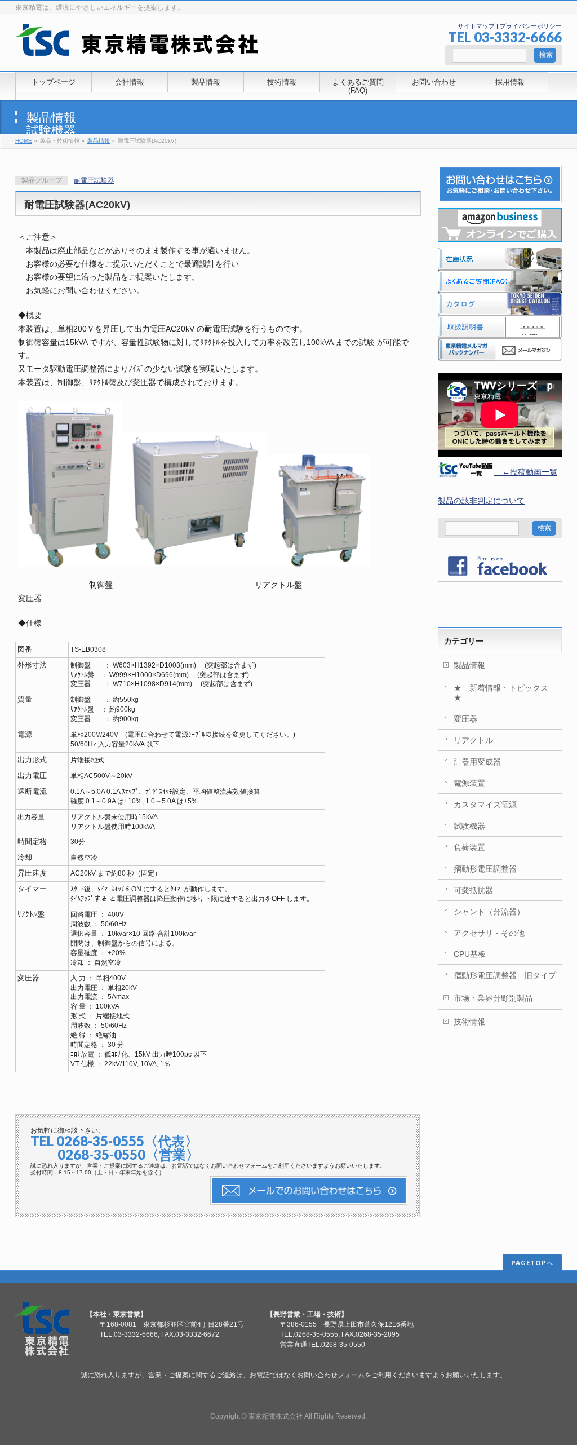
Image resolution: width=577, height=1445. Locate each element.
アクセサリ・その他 (489, 933)
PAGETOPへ (532, 1262)
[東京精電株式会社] (136, 43)
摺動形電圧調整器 (485, 868)
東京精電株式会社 (275, 1416)
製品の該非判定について (481, 500)
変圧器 (465, 718)
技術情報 (469, 1021)
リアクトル (473, 740)
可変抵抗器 (473, 890)
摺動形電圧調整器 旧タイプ (505, 975)
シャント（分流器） (489, 911)
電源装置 (469, 783)
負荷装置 (469, 847)
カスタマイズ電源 (485, 804)
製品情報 (51, 118)
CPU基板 (470, 953)
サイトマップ (476, 26)
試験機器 (51, 130)
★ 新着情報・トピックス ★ (505, 692)
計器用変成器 (477, 761)
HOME (23, 141)
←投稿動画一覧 (525, 471)
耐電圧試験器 (94, 180)
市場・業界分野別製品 (493, 997)
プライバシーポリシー (531, 26)
